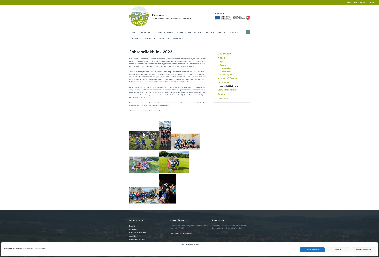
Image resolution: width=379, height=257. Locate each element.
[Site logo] (139, 26)
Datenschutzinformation (137, 233)
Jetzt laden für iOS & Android (181, 234)
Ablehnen (338, 249)
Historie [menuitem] (222, 32)
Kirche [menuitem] (233, 32)
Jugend (223, 65)
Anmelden (132, 236)
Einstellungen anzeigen (363, 249)
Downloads (223, 98)
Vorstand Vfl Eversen (227, 78)
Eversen (158, 15)
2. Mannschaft (226, 71)
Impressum (133, 229)
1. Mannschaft (226, 68)
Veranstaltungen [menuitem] (164, 32)
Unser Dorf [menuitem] (146, 32)
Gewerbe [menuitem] (135, 38)
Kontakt (132, 226)
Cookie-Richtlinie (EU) (137, 239)
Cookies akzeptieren (312, 249)
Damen (223, 62)
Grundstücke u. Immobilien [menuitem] (156, 38)
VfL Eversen (225, 53)
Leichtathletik (224, 82)
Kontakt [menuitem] (362, 2)
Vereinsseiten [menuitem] (194, 32)
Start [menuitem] (134, 32)
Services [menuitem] (177, 38)
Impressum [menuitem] (372, 2)
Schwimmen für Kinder (228, 90)
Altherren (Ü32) (226, 74)
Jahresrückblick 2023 (229, 86)
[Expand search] (248, 32)
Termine (221, 94)
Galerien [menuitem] (209, 32)
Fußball (221, 58)
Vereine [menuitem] (180, 32)
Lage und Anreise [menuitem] (351, 2)
